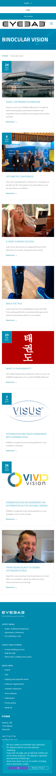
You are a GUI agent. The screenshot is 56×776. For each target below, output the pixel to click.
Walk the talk (14, 303)
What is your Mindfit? (18, 368)
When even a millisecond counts (18, 657)
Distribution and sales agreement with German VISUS (26, 435)
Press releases (11, 693)
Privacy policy (10, 703)
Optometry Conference (20, 176)
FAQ (6, 674)
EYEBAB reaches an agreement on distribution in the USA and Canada (27, 504)
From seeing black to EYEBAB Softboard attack (23, 569)
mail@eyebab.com (9, 739)
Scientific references (13, 688)
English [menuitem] (27, 3)
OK (18, 768)
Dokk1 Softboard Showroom (23, 102)
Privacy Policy (38, 768)
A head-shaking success (20, 241)
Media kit (8, 707)
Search (7, 670)
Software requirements (14, 684)
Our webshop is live (13, 636)
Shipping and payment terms (17, 679)
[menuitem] (28, 3)
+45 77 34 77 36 (9, 736)
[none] (28, 3)
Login (28, 10)
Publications (10, 698)
